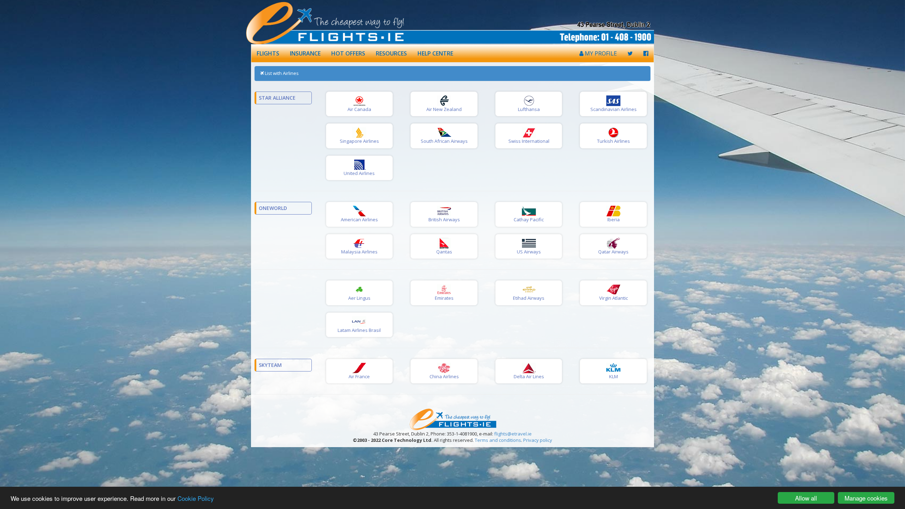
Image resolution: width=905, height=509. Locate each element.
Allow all (806, 497)
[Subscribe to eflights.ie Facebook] (646, 53)
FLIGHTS (268, 53)
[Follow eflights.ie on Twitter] (630, 53)
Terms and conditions (498, 440)
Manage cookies (866, 497)
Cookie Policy (195, 498)
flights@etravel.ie (513, 434)
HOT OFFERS (348, 53)
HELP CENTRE (435, 53)
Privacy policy (537, 440)
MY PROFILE (600, 53)
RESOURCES (391, 53)
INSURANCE (305, 53)
